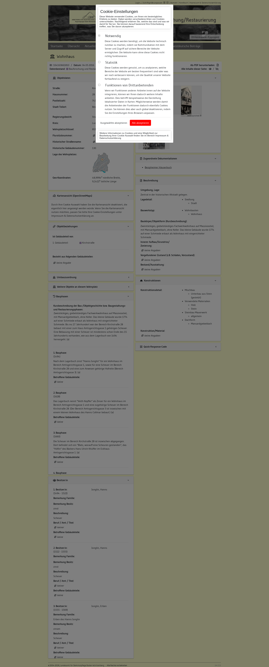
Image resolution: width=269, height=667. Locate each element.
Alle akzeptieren (140, 122)
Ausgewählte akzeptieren (113, 122)
